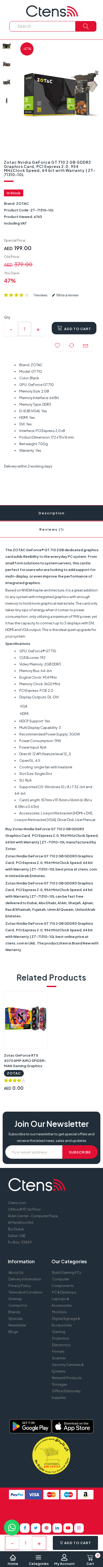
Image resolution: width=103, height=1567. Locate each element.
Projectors (60, 1338)
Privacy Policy (19, 1286)
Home (13, 1563)
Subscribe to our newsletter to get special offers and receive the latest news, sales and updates (51, 1137)
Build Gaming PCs (66, 1272)
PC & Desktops (64, 1292)
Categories (39, 1563)
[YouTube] (68, 1528)
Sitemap (15, 1299)
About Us (16, 1272)
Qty (7, 317)
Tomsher (46, 1511)
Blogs (13, 1332)
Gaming (58, 1332)
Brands (14, 1312)
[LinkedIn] (57, 1528)
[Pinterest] (46, 1528)
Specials (15, 1318)
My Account (64, 1563)
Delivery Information (24, 1279)
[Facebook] (25, 1528)
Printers (58, 1351)
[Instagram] (79, 1528)
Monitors (59, 1312)
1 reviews (41, 295)
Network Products (67, 1378)
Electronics (61, 1345)
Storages (59, 1384)
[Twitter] (35, 1528)
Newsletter (17, 1325)
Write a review (67, 295)
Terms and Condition (25, 1292)
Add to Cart (77, 329)
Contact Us (17, 1305)
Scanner (59, 1358)
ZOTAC (22, 203)
